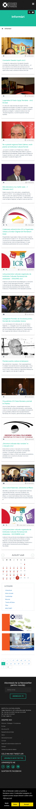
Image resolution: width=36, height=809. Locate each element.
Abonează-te (18, 696)
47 (13, 660)
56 (18, 663)
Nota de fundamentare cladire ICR (11, 743)
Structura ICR (5, 729)
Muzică (7, 599)
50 (25, 660)
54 (11, 663)
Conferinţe (8, 596)
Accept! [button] (26, 804)
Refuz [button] (15, 804)
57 (22, 663)
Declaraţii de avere (6, 738)
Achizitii (3, 740)
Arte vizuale (9, 593)
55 (14, 663)
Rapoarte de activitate (7, 732)
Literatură (8, 590)
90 (29, 663)
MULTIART (8, 608)
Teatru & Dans (10, 602)
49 (21, 660)
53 (7, 663)
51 (29, 660)
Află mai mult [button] (7, 798)
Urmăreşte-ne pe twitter (13, 758)
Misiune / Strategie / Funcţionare (11, 723)
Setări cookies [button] (6, 804)
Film (6, 605)
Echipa (3, 726)
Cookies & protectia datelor (9, 749)
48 (17, 660)
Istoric (3, 735)
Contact (3, 746)
